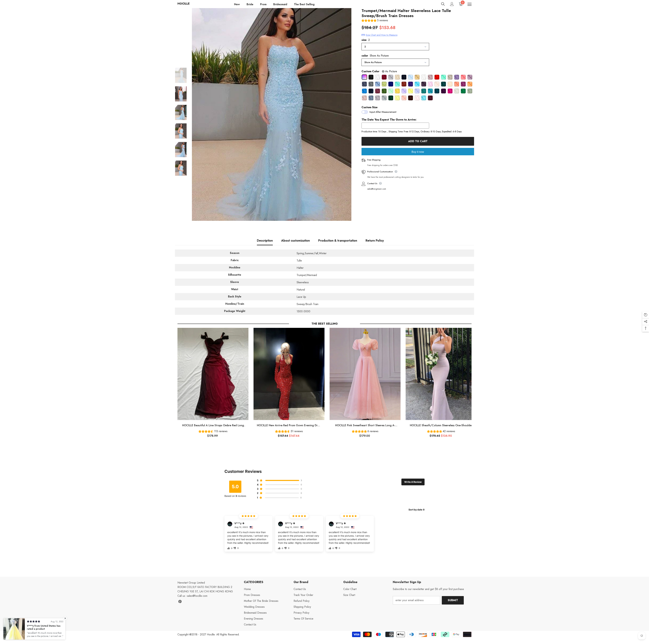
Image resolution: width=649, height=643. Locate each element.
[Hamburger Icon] (469, 4)
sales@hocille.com (197, 596)
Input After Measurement (382, 112)
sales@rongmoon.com (376, 188)
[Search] (443, 4)
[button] (375, 20)
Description (265, 240)
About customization (295, 240)
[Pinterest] (180, 601)
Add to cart (418, 141)
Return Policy (375, 240)
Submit (453, 600)
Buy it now (418, 151)
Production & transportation (337, 240)
